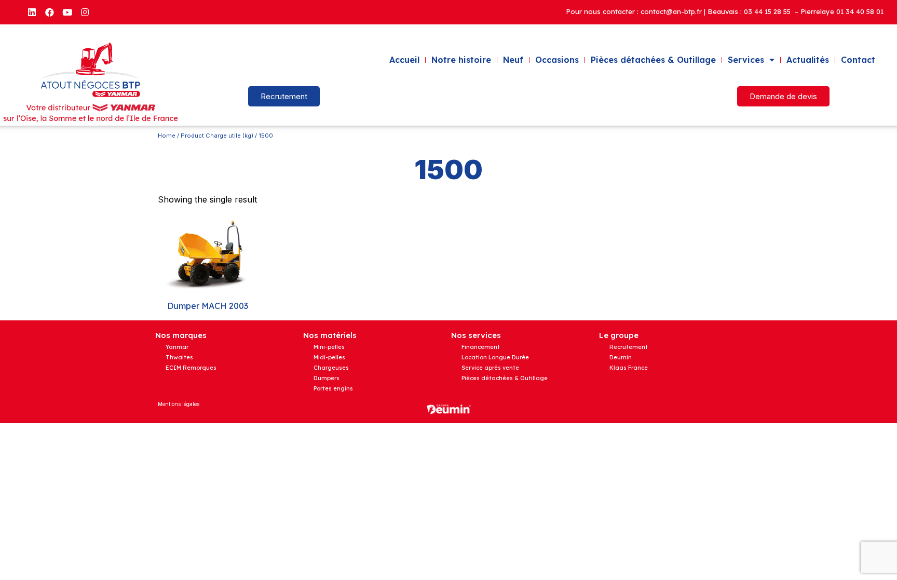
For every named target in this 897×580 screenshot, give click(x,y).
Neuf (513, 60)
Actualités (807, 60)
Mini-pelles (329, 346)
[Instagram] (84, 12)
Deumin (620, 357)
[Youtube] (67, 12)
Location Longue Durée (495, 357)
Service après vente (490, 367)
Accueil (404, 60)
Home (166, 135)
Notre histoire (461, 60)
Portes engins (333, 388)
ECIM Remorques (191, 367)
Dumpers (326, 378)
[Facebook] (49, 12)
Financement (480, 346)
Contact (858, 60)
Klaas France (628, 367)
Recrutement (628, 346)
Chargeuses (331, 367)
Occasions (557, 60)
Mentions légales (178, 404)
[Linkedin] (31, 12)
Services (746, 60)
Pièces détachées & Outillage (653, 60)
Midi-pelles (329, 357)
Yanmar (177, 346)
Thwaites (179, 357)
